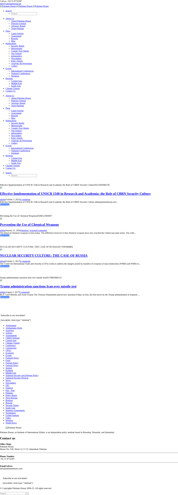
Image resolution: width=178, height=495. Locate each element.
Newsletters (11, 383)
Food (8, 360)
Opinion (9, 388)
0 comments (25, 199)
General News (12, 365)
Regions (9, 400)
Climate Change (13, 343)
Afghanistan (11, 325)
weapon (32, 230)
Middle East (11, 373)
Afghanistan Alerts (14, 328)
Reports (9, 403)
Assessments (11, 335)
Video (8, 418)
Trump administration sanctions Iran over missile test (38, 286)
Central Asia (11, 340)
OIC (7, 385)
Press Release (12, 398)
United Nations (12, 415)
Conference (11, 345)
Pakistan (9, 393)
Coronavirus (11, 348)
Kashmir (9, 370)
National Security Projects (17, 378)
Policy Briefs (11, 395)
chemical (24, 230)
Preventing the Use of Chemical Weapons (29, 224)
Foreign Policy (12, 363)
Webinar (9, 420)
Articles (9, 333)
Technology (11, 413)
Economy (10, 353)
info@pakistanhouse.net (10, 3)
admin (2, 199)
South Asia (10, 408)
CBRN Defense (13, 338)
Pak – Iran (10, 390)
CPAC (8, 350)
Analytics (10, 330)
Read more (4, 204)
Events (9, 355)
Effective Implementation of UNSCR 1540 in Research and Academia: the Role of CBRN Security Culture (75, 193)
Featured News (12, 358)
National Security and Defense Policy (22, 375)
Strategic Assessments (15, 410)
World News (11, 423)
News (8, 380)
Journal (9, 368)
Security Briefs (12, 405)
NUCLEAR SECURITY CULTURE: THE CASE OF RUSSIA (43, 255)
